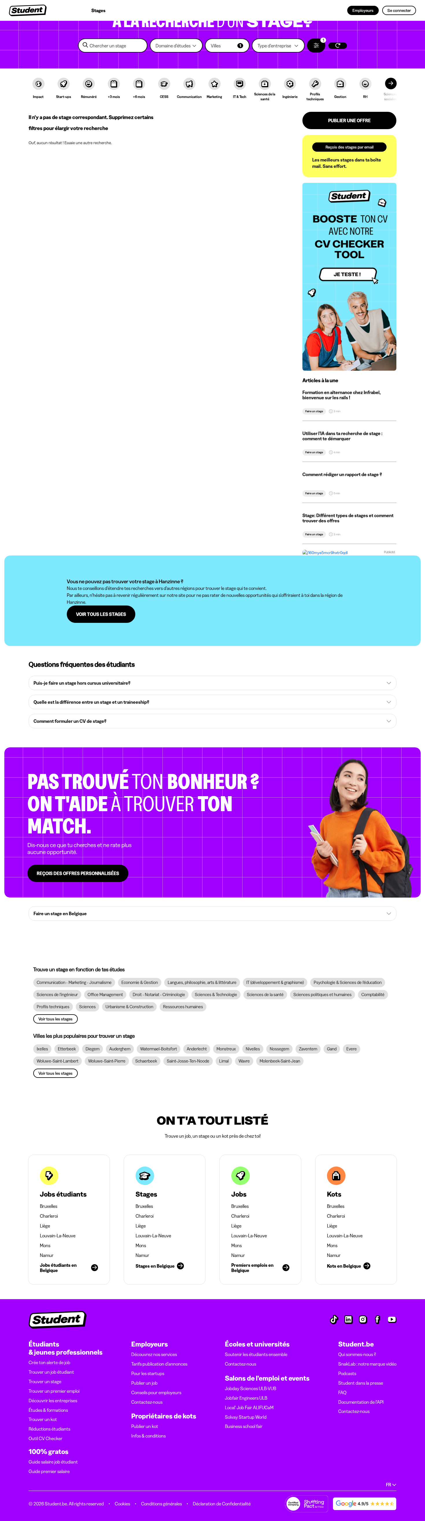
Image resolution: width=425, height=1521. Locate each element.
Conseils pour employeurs (156, 1392)
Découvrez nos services (154, 1354)
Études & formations (48, 1410)
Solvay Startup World (246, 1417)
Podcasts (347, 1373)
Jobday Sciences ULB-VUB (250, 1388)
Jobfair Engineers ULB (246, 1398)
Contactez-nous (146, 1402)
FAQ (342, 1392)
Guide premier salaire (49, 1471)
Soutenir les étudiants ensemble (256, 1354)
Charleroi (49, 1216)
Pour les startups (147, 1373)
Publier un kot (144, 1426)
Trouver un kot (43, 1419)
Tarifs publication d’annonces (159, 1364)
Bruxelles (48, 1206)
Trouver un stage (45, 1381)
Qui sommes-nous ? (357, 1354)
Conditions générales (161, 1504)
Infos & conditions (148, 1436)
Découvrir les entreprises (53, 1400)
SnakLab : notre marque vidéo (367, 1364)
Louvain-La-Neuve (57, 1235)
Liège (45, 1226)
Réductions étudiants (49, 1429)
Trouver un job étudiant (51, 1372)
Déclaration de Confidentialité (222, 1504)
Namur (46, 1255)
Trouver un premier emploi (54, 1391)
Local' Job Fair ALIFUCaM (249, 1407)
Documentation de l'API (361, 1402)
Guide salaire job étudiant (53, 1462)
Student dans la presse (360, 1383)
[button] (176, 45)
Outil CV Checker (45, 1438)
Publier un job (144, 1383)
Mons (45, 1245)
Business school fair (244, 1426)
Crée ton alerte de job (49, 1362)
